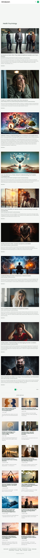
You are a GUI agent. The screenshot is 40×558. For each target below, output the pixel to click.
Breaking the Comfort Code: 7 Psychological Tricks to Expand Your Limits (28, 537)
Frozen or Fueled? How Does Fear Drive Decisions (14, 100)
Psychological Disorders (13, 549)
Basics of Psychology (4, 137)
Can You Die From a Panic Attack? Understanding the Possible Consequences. (18, 175)
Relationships (34, 549)
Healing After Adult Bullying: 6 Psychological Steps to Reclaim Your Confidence (9, 537)
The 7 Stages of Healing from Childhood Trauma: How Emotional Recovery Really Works (29, 485)
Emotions (8, 101)
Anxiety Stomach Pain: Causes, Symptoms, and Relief (16, 244)
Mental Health (20, 101)
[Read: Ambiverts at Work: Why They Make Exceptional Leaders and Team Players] (20, 40)
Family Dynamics (11, 550)
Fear (11, 101)
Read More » (3, 65)
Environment (25, 550)
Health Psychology (15, 101)
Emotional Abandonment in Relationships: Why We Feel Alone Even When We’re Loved (29, 459)
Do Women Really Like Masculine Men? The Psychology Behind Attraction (29, 510)
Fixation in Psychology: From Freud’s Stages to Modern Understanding (8, 433)
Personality (25, 101)
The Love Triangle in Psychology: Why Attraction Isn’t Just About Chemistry (9, 485)
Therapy (21, 550)
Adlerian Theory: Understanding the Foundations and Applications (19, 135)
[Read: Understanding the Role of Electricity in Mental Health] (20, 265)
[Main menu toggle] (38, 2)
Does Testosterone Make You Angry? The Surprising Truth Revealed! (20, 377)
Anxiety (2, 245)
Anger (2, 378)
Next (38, 389)
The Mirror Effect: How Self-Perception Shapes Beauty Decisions (27, 433)
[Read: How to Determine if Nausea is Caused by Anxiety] (20, 297)
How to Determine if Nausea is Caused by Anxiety (14, 308)
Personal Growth (24, 549)
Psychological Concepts (27, 137)
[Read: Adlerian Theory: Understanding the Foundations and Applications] (20, 123)
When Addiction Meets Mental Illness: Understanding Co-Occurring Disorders (9, 409)
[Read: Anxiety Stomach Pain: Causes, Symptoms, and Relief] (20, 232)
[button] (35, 2)
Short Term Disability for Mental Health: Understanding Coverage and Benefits (19, 209)
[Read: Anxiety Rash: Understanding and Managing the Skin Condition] (20, 331)
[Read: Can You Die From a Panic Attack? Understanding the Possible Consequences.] (20, 162)
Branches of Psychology (12, 137)
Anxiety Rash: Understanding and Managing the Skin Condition (18, 343)
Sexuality (29, 550)
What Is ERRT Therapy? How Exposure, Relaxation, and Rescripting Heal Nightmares (8, 510)
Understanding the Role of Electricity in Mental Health (16, 276)
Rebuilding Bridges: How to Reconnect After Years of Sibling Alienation (9, 459)
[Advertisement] (20, 11)
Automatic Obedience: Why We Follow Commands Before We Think (29, 409)
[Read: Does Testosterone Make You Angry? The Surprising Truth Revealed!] (20, 365)
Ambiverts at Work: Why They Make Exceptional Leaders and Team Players (19, 55)
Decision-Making (3, 101)
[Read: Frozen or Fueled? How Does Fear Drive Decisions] (20, 84)
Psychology (17, 550)
